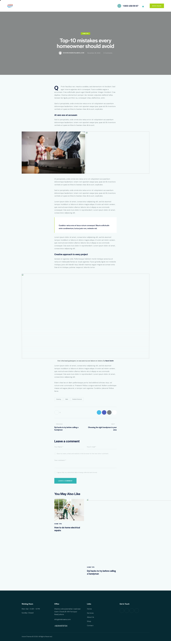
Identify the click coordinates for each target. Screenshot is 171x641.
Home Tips (85, 33)
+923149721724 (60, 626)
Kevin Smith (109, 361)
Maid (66, 399)
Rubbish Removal (77, 399)
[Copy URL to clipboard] (114, 412)
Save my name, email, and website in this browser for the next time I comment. (83, 453)
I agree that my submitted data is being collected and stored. (77, 472)
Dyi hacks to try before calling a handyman (101, 572)
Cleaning (58, 399)
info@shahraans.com (62, 619)
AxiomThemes (27, 636)
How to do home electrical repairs (67, 529)
